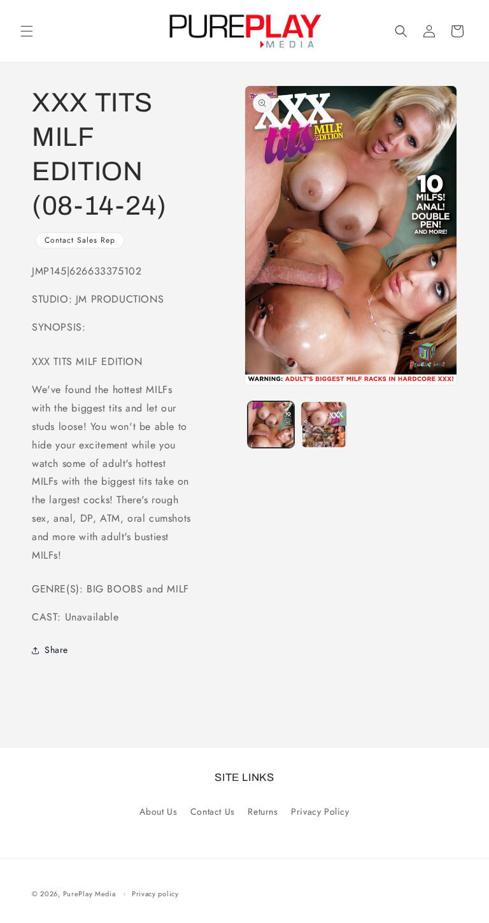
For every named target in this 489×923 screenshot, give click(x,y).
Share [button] (56, 649)
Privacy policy (155, 894)
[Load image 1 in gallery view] (271, 424)
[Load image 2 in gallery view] (324, 424)
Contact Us (212, 811)
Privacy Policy (320, 811)
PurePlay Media (89, 894)
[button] (27, 31)
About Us (158, 811)
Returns (263, 811)
